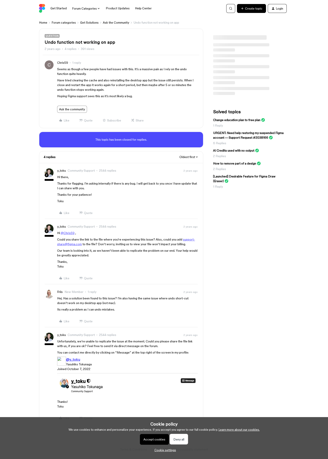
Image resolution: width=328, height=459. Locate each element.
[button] (251, 8)
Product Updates (118, 8)
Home (43, 22)
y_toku (61, 170)
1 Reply (218, 125)
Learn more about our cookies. (239, 429)
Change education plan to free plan (236, 120)
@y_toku (73, 359)
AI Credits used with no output (233, 150)
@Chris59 (68, 233)
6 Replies (219, 143)
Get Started (58, 8)
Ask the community (72, 109)
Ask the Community (116, 22)
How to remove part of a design (234, 163)
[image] (127, 395)
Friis (60, 292)
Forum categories (64, 22)
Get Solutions (89, 22)
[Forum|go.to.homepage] (42, 8)
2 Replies (219, 156)
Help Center (143, 8)
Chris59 (62, 62)
